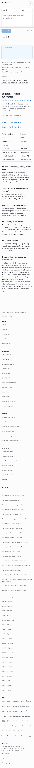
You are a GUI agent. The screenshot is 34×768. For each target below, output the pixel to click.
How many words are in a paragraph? (12, 537)
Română (4, 731)
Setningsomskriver (7, 465)
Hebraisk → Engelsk (7, 657)
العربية (9, 701)
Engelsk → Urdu (6, 690)
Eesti (27, 706)
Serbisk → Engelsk (7, 648)
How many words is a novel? (10, 491)
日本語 (3, 721)
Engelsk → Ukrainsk (7, 666)
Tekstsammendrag (7, 470)
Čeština (28, 701)
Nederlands (5, 726)
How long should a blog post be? (11, 551)
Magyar (10, 716)
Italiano (27, 716)
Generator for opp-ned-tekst (10, 436)
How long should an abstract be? (11, 533)
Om (3, 763)
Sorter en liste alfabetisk (9, 383)
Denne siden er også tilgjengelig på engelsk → (16, 100)
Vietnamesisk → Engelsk (9, 620)
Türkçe (21, 736)
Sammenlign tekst (7, 387)
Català (22, 701)
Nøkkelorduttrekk (7, 475)
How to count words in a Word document (14, 561)
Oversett (6, 31)
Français (15, 711)
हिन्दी (25, 711)
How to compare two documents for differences (16, 565)
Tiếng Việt (5, 741)
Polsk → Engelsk (6, 625)
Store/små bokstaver (8, 364)
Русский (10, 731)
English (4, 701)
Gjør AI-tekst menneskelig (9, 461)
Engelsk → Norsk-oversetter (11, 127)
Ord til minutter (6, 355)
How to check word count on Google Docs (14, 585)
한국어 (9, 721)
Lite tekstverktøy (7, 422)
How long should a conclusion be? (12, 547)
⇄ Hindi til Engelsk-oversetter (12, 115)
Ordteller (4, 316)
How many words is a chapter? (10, 500)
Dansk (3, 706)
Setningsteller (6, 334)
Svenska (9, 736)
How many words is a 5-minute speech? (13, 509)
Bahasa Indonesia (18, 716)
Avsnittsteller (6, 339)
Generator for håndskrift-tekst (10, 426)
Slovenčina (17, 731)
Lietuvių (15, 721)
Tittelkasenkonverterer (8, 417)
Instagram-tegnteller (8, 406)
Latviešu (21, 721)
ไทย (14, 736)
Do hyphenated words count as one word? (14, 590)
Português (23, 726)
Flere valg (5, 86)
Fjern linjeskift (6, 378)
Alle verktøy (5, 758)
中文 (10, 741)
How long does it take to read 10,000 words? (15, 542)
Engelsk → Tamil (6, 680)
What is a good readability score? (11, 556)
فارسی (3, 711)
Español (22, 706)
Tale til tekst (5, 397)
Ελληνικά (16, 706)
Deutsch (9, 706)
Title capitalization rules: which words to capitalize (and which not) (14, 580)
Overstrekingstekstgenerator (10, 440)
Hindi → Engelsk (6, 615)
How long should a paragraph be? (11, 514)
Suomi (9, 711)
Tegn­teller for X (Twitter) (9, 401)
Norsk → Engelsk (7, 634)
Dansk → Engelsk (7, 639)
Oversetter (5, 479)
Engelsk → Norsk (7, 662)
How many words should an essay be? (13, 495)
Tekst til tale (5, 392)
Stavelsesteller (6, 343)
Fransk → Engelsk (7, 611)
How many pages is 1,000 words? (11, 523)
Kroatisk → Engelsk (7, 643)
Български (16, 701)
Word (6, 3)
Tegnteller (13, 316)
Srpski (3, 736)
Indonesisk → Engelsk (8, 653)
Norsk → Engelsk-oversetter (11, 123)
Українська (27, 736)
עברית (20, 711)
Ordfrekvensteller (7, 369)
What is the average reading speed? (12, 505)
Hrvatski (4, 716)
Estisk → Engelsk (7, 676)
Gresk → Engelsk (7, 629)
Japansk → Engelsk (7, 606)
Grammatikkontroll (7, 312)
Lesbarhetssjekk (6, 373)
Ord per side (5, 359)
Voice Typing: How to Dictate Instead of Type (15, 575)
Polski (16, 726)
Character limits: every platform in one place (15, 519)
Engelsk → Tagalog (7, 685)
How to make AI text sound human (12, 570)
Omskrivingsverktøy (21, 312)
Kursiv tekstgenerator (8, 431)
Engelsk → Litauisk (7, 671)
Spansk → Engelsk (7, 601)
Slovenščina (25, 731)
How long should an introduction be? (12, 528)
